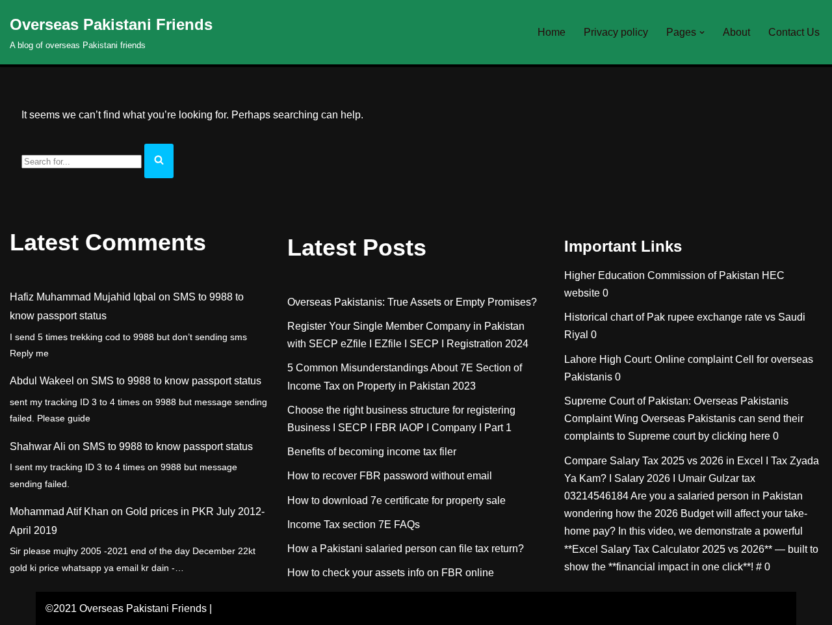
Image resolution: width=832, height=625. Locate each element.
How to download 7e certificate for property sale (396, 500)
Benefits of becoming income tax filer (371, 451)
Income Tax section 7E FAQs (353, 524)
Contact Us (794, 32)
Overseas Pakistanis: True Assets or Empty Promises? (412, 302)
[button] (702, 32)
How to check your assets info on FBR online (390, 572)
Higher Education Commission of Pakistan (661, 275)
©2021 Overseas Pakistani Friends (126, 608)
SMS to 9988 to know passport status (176, 380)
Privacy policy (616, 32)
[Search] (159, 161)
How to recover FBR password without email (389, 475)
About (736, 32)
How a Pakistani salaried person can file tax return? (405, 548)
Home (552, 32)
